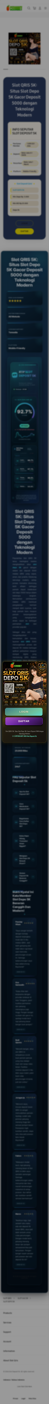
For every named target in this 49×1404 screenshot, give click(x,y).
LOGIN (23, 711)
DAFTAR (23, 721)
